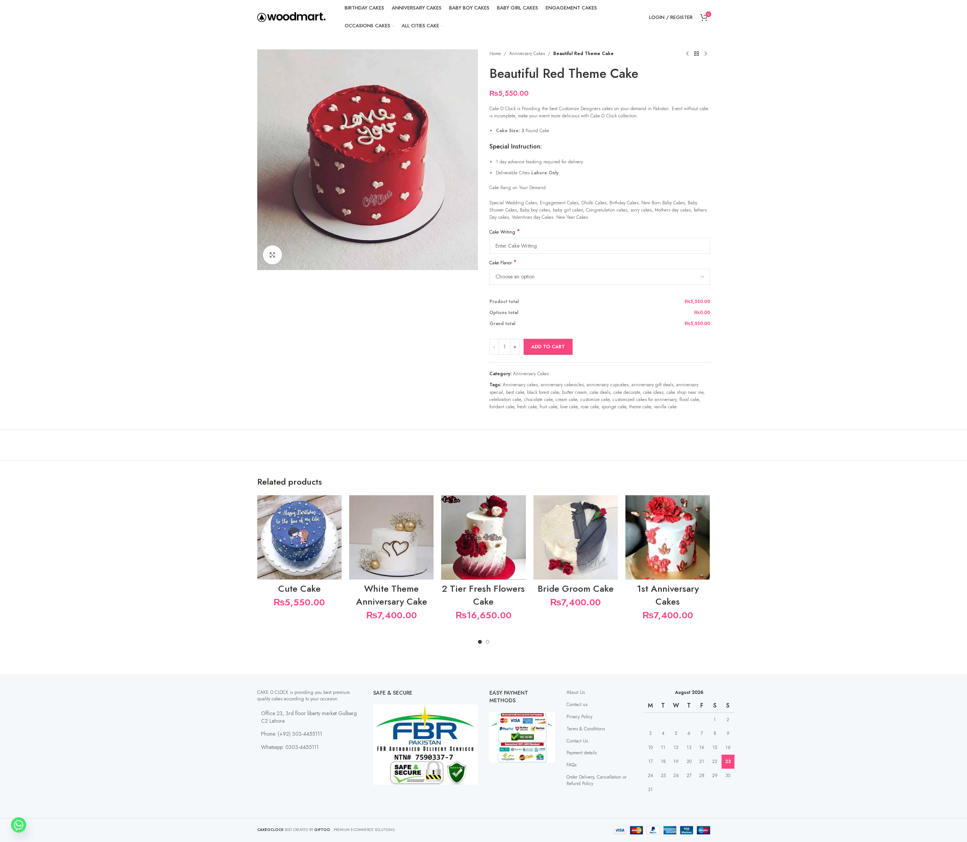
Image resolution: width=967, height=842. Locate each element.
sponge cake (613, 406)
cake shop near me (684, 392)
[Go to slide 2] (487, 642)
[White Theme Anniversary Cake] (391, 537)
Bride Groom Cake (576, 588)
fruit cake (548, 406)
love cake (569, 406)
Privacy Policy (579, 716)
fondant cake (501, 406)
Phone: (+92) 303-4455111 (291, 734)
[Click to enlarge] (272, 254)
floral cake (689, 399)
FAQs (571, 764)
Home (495, 53)
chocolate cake (538, 399)
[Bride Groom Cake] (575, 537)
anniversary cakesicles (562, 384)
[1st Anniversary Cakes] (667, 537)
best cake (515, 392)
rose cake (589, 406)
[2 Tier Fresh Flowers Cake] (483, 537)
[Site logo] (291, 16)
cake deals (600, 392)
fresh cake (527, 406)
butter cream (574, 392)
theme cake (640, 406)
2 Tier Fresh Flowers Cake (483, 595)
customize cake (594, 399)
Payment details (582, 752)
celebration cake (505, 399)
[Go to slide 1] (480, 642)
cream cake (566, 399)
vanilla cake (665, 406)
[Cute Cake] (299, 537)
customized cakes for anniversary (644, 399)
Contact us (577, 704)
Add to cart (548, 346)
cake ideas (653, 392)
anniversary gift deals (652, 384)
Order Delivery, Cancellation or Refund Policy (597, 780)
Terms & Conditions (586, 728)
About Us (576, 692)
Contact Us (577, 741)
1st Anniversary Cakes (668, 595)
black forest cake (543, 392)
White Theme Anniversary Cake (391, 595)
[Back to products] (696, 53)
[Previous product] (687, 53)
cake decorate (626, 392)
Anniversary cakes (520, 384)
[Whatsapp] (18, 825)
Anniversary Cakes (527, 53)
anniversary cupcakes (607, 384)
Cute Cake (299, 588)
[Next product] (705, 53)
